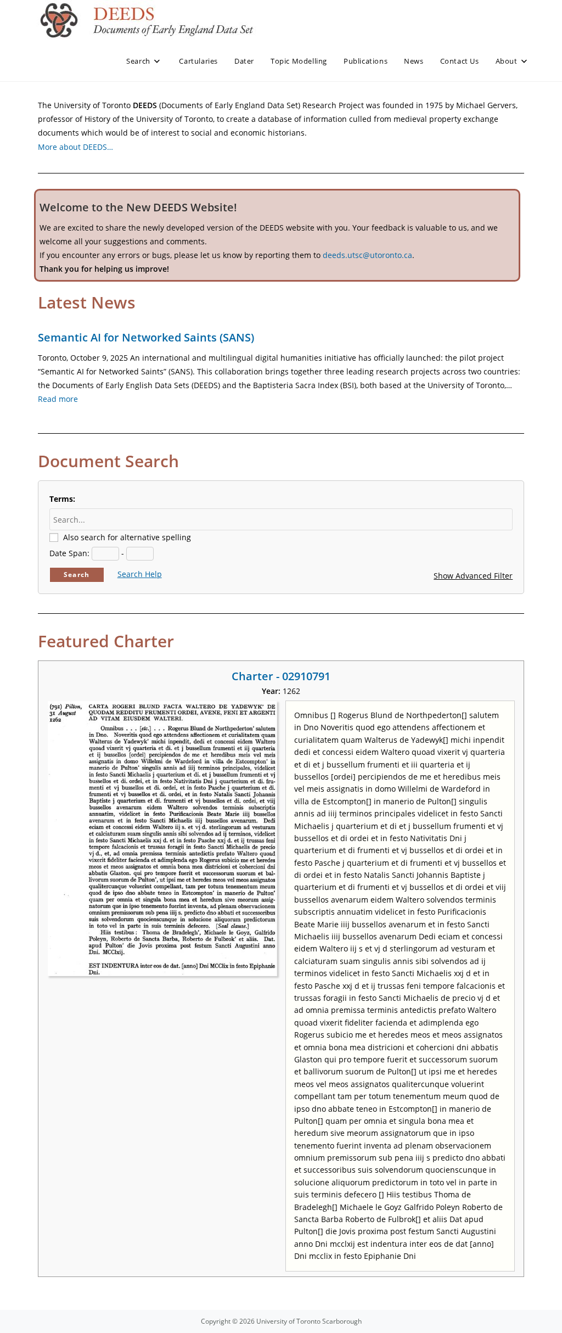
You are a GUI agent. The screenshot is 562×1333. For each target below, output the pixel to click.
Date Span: (69, 553)
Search (76, 574)
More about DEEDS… (75, 147)
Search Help (139, 574)
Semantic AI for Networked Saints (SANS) (146, 337)
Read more (58, 399)
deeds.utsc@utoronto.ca (367, 255)
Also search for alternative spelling (127, 537)
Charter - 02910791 (281, 676)
